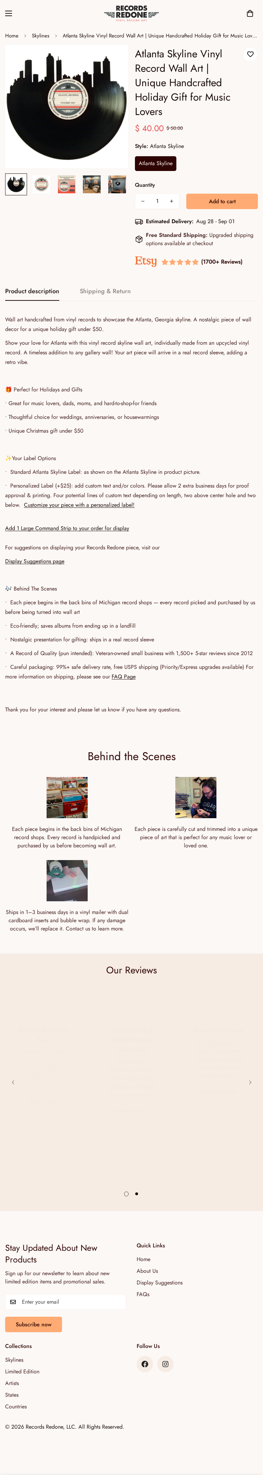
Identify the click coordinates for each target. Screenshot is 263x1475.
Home (11, 35)
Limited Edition (22, 1371)
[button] (250, 13)
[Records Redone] (131, 13)
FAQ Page (124, 677)
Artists (12, 1383)
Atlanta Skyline (156, 163)
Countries (16, 1406)
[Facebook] (145, 1364)
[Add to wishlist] (250, 54)
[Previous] (13, 1082)
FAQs (143, 1294)
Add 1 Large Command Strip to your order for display (67, 528)
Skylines (40, 35)
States (11, 1395)
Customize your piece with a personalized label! (79, 505)
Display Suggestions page (34, 561)
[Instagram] (165, 1364)
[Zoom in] (113, 59)
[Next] (250, 1082)
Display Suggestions (160, 1283)
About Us (147, 1271)
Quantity (145, 185)
